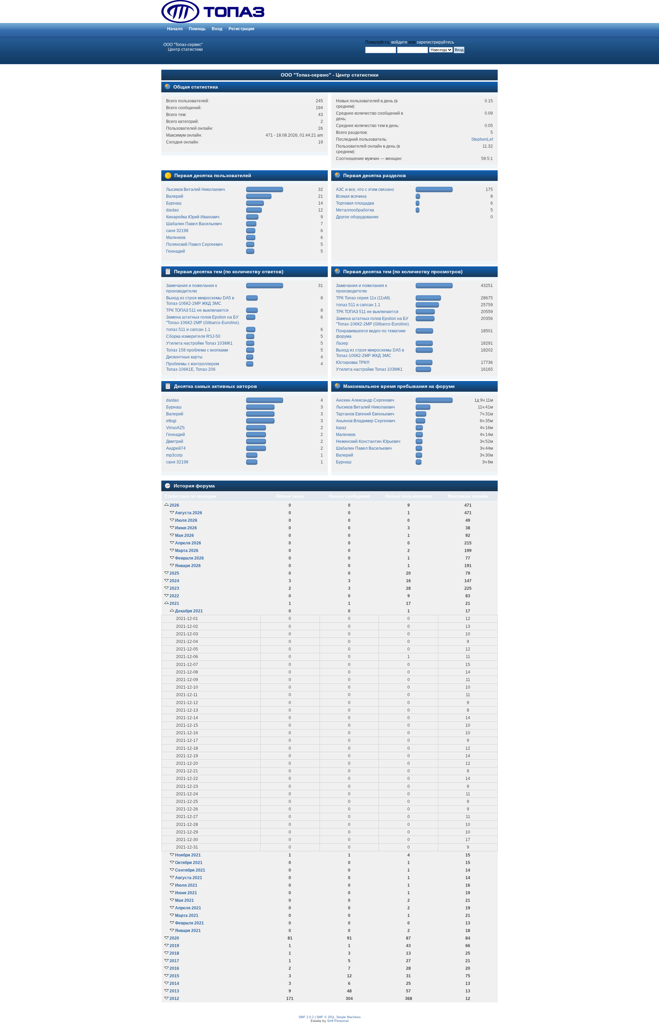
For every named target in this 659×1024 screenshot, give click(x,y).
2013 (174, 991)
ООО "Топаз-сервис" (183, 44)
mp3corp (174, 455)
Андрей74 (176, 448)
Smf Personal (337, 1021)
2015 (174, 976)
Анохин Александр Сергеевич (365, 400)
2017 (174, 960)
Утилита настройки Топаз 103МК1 (199, 343)
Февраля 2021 (189, 923)
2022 (174, 596)
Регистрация (241, 28)
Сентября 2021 (190, 870)
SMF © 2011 (325, 1017)
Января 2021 (188, 930)
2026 (174, 505)
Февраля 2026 (189, 558)
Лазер (342, 343)
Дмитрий (174, 441)
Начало (175, 28)
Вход (217, 28)
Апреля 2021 (188, 908)
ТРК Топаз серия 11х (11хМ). (363, 298)
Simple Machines (348, 1017)
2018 (174, 953)
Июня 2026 (186, 528)
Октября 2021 (189, 862)
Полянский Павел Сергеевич (194, 244)
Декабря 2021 (189, 611)
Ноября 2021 (188, 855)
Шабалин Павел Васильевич (194, 223)
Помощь (197, 28)
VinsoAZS (175, 427)
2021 (174, 603)
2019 (174, 945)
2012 (174, 998)
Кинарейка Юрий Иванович (192, 217)
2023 (174, 588)
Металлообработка (355, 210)
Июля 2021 (186, 885)
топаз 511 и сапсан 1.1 (188, 329)
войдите (399, 42)
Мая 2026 (184, 535)
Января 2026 (188, 565)
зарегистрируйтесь (435, 42)
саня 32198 (177, 230)
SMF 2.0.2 (306, 1017)
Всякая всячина (351, 196)
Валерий (174, 196)
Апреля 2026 (188, 543)
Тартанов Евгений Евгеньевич (365, 414)
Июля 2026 (186, 520)
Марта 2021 (186, 915)
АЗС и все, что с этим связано (365, 189)
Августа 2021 (188, 877)
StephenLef (482, 139)
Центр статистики (185, 49)
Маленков (175, 237)
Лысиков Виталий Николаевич (195, 189)
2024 (174, 580)
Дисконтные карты (184, 357)
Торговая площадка (355, 203)
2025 (174, 573)
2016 (174, 968)
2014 (174, 983)
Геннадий (175, 251)
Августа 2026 (188, 512)
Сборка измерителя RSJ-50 (193, 336)
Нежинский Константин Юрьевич (368, 441)
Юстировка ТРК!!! (352, 362)
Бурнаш (174, 203)
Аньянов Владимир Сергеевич (365, 420)
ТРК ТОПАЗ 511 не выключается (197, 310)
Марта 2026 (186, 550)
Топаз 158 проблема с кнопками (197, 350)
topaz (341, 427)
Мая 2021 (184, 900)
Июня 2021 (186, 892)
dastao (172, 210)
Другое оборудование (357, 217)
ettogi (171, 420)
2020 (174, 938)
